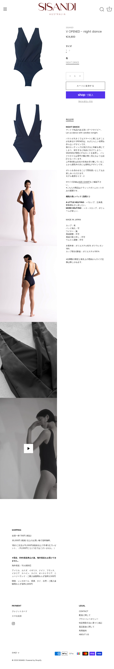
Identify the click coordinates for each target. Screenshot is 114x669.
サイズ (69, 46)
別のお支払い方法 (85, 101)
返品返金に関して (86, 626)
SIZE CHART (84, 182)
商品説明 (70, 119)
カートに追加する (85, 86)
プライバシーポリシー (88, 619)
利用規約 (83, 630)
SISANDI (69, 27)
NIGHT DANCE (72, 62)
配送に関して (85, 615)
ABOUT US (84, 634)
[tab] (71, 119)
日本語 (14, 653)
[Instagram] (13, 623)
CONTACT (83, 611)
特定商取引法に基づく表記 (90, 623)
